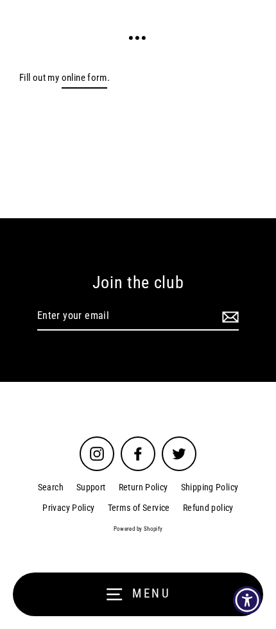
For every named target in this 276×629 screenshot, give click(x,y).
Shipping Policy (210, 487)
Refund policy (208, 508)
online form (84, 77)
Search (51, 487)
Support (91, 487)
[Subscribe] (228, 316)
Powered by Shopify (138, 529)
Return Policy (143, 487)
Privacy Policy (68, 508)
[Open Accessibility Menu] (247, 600)
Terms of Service (139, 508)
